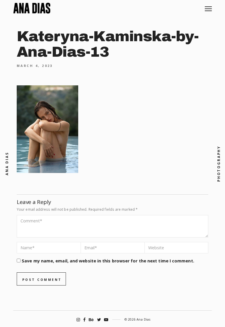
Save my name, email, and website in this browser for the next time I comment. (108, 261)
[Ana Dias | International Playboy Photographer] (31, 8)
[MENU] (208, 7)
